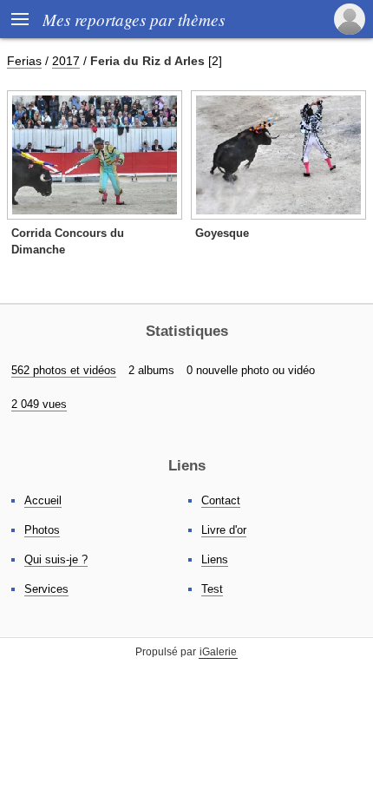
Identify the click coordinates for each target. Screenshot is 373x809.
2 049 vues (39, 404)
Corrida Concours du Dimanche (67, 241)
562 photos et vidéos (63, 370)
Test (212, 588)
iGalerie (218, 652)
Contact (220, 500)
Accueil (43, 500)
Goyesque (222, 233)
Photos (42, 529)
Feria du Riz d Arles (147, 61)
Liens (214, 559)
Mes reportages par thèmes (134, 19)
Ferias (24, 61)
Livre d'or (223, 529)
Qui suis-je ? (56, 559)
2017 (66, 61)
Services (46, 588)
